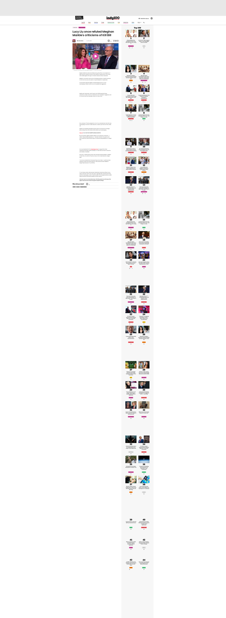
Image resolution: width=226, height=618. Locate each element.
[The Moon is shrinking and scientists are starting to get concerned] (143, 459)
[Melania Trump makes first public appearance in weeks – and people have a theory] (130, 160)
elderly (131, 492)
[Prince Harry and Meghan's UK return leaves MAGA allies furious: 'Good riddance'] (143, 160)
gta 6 (144, 46)
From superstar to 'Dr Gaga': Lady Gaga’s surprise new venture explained (131, 393)
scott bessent (144, 152)
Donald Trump (131, 191)
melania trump (131, 172)
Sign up (81, 132)
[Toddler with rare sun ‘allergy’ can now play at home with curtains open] (130, 555)
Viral (119, 22)
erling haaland (131, 46)
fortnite (144, 492)
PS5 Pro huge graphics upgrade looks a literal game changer (144, 542)
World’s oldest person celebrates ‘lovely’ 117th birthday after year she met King (131, 488)
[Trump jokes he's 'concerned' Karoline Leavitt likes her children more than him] (130, 88)
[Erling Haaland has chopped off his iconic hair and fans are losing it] (130, 33)
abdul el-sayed (131, 152)
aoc (131, 266)
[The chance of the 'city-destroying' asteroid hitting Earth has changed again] (130, 590)
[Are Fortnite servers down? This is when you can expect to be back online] (143, 479)
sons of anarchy (144, 191)
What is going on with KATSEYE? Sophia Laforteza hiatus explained (131, 543)
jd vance (143, 247)
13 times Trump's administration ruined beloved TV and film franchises (131, 318)
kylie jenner (144, 377)
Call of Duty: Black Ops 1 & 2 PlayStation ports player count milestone (131, 447)
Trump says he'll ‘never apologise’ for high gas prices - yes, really (144, 393)
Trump (102, 22)
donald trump (131, 100)
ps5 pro (144, 547)
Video (133, 22)
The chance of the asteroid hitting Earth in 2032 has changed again (130, 598)
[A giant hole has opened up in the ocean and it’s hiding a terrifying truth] (143, 590)
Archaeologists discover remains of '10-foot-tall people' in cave (144, 116)
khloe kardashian (144, 80)
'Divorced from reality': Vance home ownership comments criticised (144, 242)
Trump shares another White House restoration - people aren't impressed (144, 523)
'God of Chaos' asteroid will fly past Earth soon (131, 522)
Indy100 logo (113, 18)
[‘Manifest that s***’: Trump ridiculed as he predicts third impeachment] (130, 180)
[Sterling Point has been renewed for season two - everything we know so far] (130, 459)
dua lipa (144, 266)
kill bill (74, 186)
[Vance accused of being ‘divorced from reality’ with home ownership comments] (143, 235)
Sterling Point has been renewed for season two (130, 467)
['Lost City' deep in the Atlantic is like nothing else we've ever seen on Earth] (143, 609)
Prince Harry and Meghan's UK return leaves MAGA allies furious (144, 169)
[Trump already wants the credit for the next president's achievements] (143, 88)
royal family (144, 172)
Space (131, 601)
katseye (131, 547)
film (131, 377)
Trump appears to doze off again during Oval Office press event (131, 116)
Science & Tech (111, 22)
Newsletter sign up (145, 18)
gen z (144, 322)
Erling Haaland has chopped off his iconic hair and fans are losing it (131, 42)
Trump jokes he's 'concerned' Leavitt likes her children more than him (131, 97)
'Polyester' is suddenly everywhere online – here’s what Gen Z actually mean (144, 318)
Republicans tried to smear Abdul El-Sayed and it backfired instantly (130, 149)
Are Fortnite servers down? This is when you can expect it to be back (144, 487)
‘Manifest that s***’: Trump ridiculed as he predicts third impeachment (131, 188)
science (144, 567)
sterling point (131, 472)
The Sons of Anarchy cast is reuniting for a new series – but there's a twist (144, 188)
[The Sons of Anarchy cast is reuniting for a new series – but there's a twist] (143, 180)
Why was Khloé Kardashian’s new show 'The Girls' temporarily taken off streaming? (144, 77)
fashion (131, 80)
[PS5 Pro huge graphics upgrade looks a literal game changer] (143, 535)
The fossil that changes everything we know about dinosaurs (144, 563)
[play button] (96, 56)
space (131, 527)
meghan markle (82, 27)
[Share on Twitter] (116, 41)
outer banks (144, 416)
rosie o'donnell (130, 416)
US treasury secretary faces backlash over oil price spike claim (144, 149)
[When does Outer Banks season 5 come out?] (143, 405)
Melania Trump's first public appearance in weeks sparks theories (131, 168)
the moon (143, 472)
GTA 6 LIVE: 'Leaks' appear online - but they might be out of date (143, 41)
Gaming (96, 22)
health (131, 567)
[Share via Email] (118, 41)
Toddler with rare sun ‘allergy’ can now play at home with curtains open (131, 563)
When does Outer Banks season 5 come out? (144, 412)
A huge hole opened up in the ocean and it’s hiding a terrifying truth (143, 598)
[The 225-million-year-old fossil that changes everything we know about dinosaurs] (143, 555)
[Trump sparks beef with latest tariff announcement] (130, 329)
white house (131, 322)
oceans (144, 601)
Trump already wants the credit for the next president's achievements (143, 97)
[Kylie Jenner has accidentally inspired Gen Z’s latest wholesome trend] (143, 365)
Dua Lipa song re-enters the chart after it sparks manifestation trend (144, 263)
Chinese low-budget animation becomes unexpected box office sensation (131, 373)
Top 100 (83, 22)
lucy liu (78, 186)
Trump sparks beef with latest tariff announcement (131, 337)
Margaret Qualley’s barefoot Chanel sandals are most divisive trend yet (130, 77)
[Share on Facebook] (114, 41)
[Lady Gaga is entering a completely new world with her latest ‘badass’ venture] (130, 385)
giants (144, 118)
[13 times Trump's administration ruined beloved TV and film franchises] (130, 309)
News (89, 22)
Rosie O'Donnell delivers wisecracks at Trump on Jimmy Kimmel (131, 413)
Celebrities (125, 22)
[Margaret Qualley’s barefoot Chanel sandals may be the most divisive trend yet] (130, 68)
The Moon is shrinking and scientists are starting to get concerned (144, 468)
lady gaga (131, 397)
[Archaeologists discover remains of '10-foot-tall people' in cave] (143, 108)
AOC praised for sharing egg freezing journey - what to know (131, 263)
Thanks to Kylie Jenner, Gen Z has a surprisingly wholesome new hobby (144, 372)
